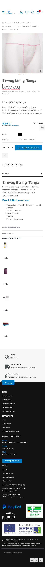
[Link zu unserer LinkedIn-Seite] (32, 560)
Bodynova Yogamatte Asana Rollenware (5, 284)
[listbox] (22, 134)
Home (3, 22)
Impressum (6, 428)
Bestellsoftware (7, 473)
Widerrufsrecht (7, 407)
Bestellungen (6, 400)
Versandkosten (15, 125)
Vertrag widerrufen (12, 461)
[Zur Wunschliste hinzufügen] (5, 155)
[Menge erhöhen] (12, 147)
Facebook (4, 165)
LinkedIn (12, 165)
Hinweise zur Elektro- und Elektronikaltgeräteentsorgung (12, 496)
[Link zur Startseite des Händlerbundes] (9, 516)
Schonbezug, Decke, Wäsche (25, 26)
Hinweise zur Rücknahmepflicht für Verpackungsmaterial (14, 490)
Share (21, 165)
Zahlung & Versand (8, 404)
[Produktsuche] (32, 12)
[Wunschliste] (27, 12)
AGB (4, 420)
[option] (20, 134)
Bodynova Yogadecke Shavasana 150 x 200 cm (5, 336)
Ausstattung (7, 26)
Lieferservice (6, 481)
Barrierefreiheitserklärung (11, 431)
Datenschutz (6, 424)
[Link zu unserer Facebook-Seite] (36, 560)
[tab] (22, 174)
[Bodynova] (11, 87)
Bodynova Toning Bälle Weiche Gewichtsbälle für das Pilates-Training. (5, 310)
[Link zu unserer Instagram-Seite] (41, 560)
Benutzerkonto (7, 396)
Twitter (8, 165)
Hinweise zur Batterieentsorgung (13, 485)
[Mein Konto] (21, 12)
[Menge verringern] (4, 147)
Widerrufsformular (8, 411)
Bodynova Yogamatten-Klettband (5, 258)
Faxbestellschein (8, 477)
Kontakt (5, 469)
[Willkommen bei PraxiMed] (10, 12)
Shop (9, 23)
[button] (41, 71)
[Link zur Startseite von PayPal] (13, 508)
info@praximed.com (9, 454)
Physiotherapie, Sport (22, 23)
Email (17, 165)
